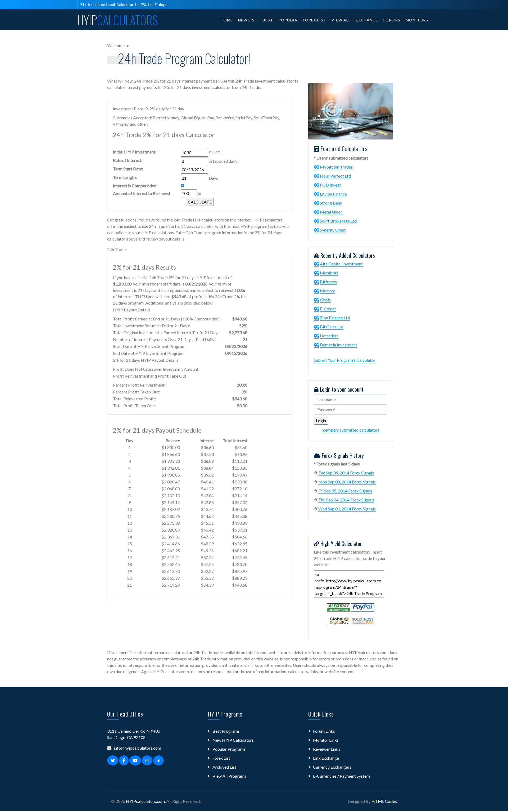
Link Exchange (326, 757)
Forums (391, 20)
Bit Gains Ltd (331, 326)
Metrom (327, 290)
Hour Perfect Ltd (335, 175)
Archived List (224, 766)
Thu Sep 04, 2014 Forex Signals (346, 499)
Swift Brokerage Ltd (338, 220)
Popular (288, 20)
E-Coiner (328, 308)
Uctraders (329, 335)
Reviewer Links (326, 748)
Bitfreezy (328, 281)
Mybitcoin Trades (336, 166)
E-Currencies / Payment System (341, 775)
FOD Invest (330, 184)
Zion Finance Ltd (335, 317)
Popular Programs (229, 748)
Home (227, 20)
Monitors (417, 20)
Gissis (325, 299)
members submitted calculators (350, 429)
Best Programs (226, 730)
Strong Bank (331, 202)
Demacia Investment (338, 344)
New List (247, 20)
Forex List (314, 20)
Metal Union (331, 211)
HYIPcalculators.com (145, 801)
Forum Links (324, 730)
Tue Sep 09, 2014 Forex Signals (346, 472)
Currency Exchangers (332, 766)
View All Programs (229, 775)
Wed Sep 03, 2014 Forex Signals (347, 508)
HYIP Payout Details (132, 309)
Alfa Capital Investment (341, 263)
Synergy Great (333, 229)
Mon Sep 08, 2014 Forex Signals (347, 481)
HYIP (117, 20)
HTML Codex (384, 801)
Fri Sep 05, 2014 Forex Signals (345, 490)
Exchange (367, 20)
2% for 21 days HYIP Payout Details (145, 360)
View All (341, 20)
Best (268, 20)
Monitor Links (326, 739)
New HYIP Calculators (233, 739)
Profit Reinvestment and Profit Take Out (149, 375)
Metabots (329, 272)
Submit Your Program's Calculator (344, 360)
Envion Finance (333, 193)
